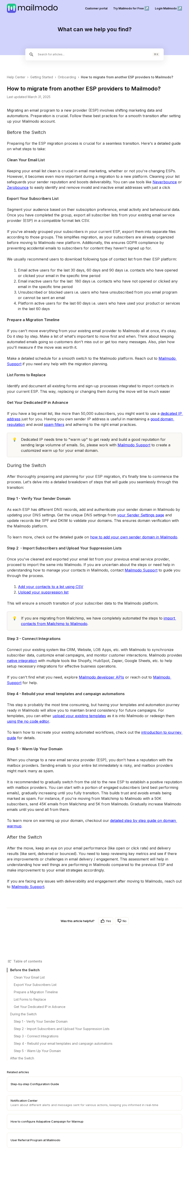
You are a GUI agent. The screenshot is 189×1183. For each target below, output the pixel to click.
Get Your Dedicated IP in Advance (39, 1007)
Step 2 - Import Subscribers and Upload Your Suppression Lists (61, 1029)
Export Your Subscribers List (35, 985)
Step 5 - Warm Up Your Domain (37, 1051)
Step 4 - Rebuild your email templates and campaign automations (63, 1043)
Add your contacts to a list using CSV (50, 586)
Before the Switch (25, 970)
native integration (22, 660)
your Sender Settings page (140, 515)
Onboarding (67, 77)
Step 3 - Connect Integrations (36, 1036)
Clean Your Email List (29, 977)
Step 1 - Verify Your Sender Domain (41, 1021)
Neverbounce (165, 182)
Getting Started (41, 77)
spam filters (54, 424)
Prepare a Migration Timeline (36, 992)
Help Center (16, 77)
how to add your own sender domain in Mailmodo (133, 537)
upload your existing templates (79, 715)
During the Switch (23, 1014)
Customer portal (96, 8)
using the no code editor (28, 721)
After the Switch (22, 1058)
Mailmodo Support (134, 445)
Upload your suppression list (43, 592)
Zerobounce (18, 187)
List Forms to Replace (30, 999)
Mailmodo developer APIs (101, 677)
